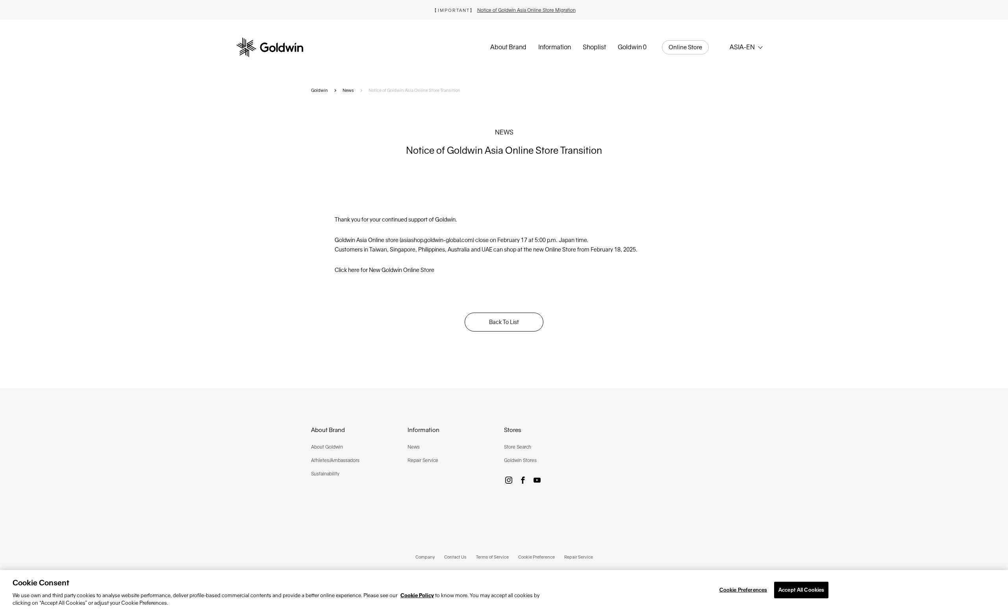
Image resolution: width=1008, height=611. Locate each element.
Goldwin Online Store (408, 270)
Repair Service (423, 460)
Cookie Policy (417, 595)
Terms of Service (492, 557)
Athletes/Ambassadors (335, 460)
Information (554, 47)
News (348, 90)
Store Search (517, 447)
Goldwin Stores (520, 460)
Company (425, 557)
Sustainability (325, 474)
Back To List (504, 322)
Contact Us (455, 557)
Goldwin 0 (632, 47)
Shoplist (594, 47)
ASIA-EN (742, 47)
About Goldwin (327, 447)
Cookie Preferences (743, 590)
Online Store (685, 47)
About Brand (508, 47)
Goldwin (319, 90)
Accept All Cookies (801, 590)
